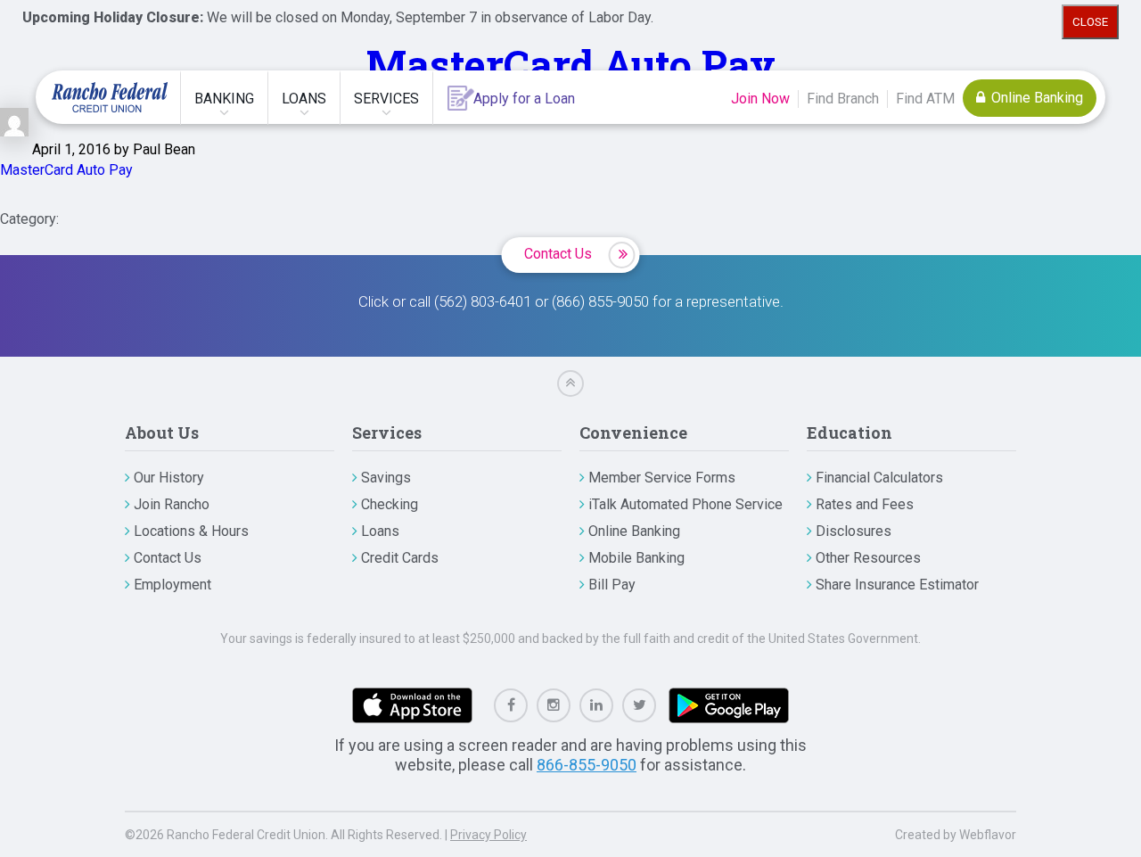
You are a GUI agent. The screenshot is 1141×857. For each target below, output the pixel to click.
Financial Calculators (879, 477)
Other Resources (868, 557)
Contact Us (558, 253)
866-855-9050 (586, 764)
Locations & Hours (191, 531)
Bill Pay (612, 584)
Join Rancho (171, 504)
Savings (386, 477)
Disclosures (853, 531)
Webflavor (987, 835)
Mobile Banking (636, 557)
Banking (224, 98)
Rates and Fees (865, 504)
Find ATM (925, 98)
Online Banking (1035, 97)
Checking (389, 504)
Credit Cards (400, 557)
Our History (169, 477)
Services (386, 98)
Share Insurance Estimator (897, 584)
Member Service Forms (661, 477)
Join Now (760, 98)
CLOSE (1090, 22)
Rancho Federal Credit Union (110, 97)
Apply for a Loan (524, 98)
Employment (172, 584)
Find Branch (843, 98)
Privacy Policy (488, 835)
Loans (304, 98)
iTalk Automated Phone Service (685, 504)
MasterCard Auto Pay (571, 63)
